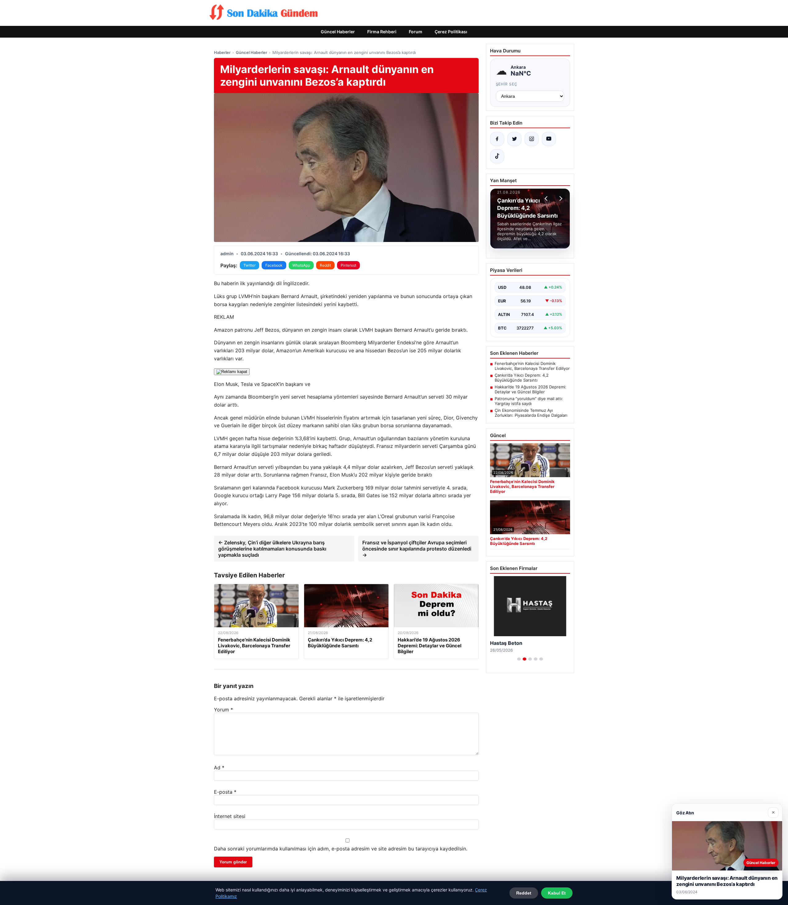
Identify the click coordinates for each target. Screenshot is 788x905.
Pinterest (348, 265)
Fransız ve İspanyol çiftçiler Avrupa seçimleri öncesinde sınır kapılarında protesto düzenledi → (416, 548)
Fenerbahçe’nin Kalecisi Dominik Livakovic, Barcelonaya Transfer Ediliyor (532, 366)
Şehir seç (507, 84)
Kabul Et (557, 893)
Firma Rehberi (381, 31)
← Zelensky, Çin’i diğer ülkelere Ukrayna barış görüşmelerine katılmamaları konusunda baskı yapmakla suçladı (272, 548)
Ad (219, 767)
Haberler (222, 52)
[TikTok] (497, 156)
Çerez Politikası (451, 31)
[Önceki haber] (547, 198)
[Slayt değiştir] (519, 659)
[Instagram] (532, 139)
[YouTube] (549, 139)
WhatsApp (301, 265)
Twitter (249, 265)
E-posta (225, 792)
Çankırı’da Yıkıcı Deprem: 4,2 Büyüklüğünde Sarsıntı (522, 378)
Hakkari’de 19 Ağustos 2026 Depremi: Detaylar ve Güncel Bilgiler (530, 389)
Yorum (223, 709)
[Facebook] (497, 139)
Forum (415, 31)
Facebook (274, 265)
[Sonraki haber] (560, 198)
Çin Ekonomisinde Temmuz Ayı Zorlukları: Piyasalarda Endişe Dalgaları (531, 413)
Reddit (325, 265)
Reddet (523, 893)
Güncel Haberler (338, 31)
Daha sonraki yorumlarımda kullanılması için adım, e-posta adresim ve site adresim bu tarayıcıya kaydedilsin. (340, 849)
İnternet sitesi (229, 816)
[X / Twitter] (514, 139)
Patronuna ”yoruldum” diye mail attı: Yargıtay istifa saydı (529, 401)
